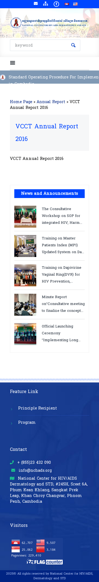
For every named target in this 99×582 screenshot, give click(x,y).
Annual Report (51, 101)
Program (27, 422)
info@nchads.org (34, 470)
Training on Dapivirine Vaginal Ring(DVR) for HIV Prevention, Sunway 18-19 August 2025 (61, 274)
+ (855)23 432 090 (33, 462)
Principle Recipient (37, 408)
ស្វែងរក (73, 45)
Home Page (21, 101)
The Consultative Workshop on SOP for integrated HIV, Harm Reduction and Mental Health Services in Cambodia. (61, 215)
